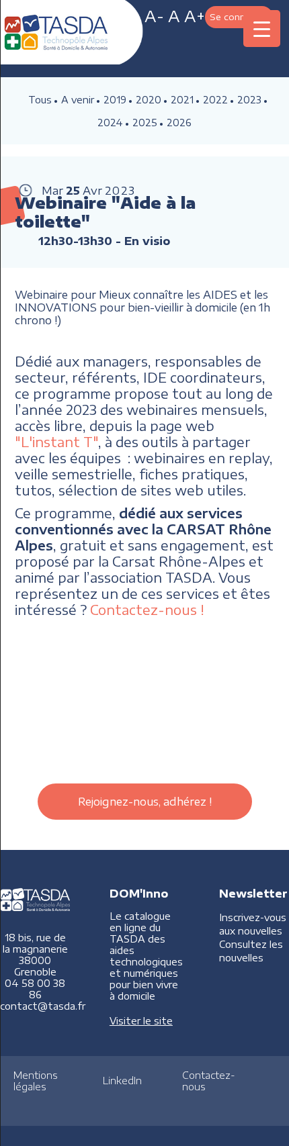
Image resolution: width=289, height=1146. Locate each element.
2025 (144, 122)
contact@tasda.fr (42, 1006)
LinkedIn (122, 1080)
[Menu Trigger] (261, 28)
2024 (110, 122)
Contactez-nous (208, 1080)
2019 (115, 99)
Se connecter (239, 16)
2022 (215, 99)
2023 (249, 99)
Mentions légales (35, 1080)
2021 (182, 99)
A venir (77, 99)
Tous (40, 99)
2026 (179, 122)
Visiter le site (141, 1020)
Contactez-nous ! (147, 610)
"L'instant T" (56, 442)
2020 (148, 99)
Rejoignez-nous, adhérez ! (145, 801)
